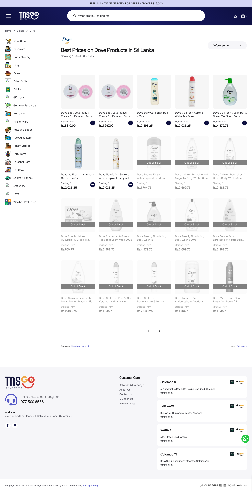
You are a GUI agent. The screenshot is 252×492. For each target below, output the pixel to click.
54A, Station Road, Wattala (173, 437)
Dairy (16, 65)
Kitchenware (20, 121)
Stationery (19, 185)
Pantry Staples (21, 145)
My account (126, 398)
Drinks (17, 89)
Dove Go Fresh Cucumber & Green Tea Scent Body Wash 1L (230, 116)
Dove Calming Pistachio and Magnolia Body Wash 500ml (191, 176)
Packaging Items (23, 137)
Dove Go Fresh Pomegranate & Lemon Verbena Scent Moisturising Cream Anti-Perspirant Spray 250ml (154, 305)
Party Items (19, 153)
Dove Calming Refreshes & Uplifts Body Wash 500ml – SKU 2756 (229, 178)
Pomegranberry (90, 485)
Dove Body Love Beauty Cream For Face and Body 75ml (114, 116)
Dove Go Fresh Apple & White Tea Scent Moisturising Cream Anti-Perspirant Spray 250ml (190, 118)
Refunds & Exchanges (132, 385)
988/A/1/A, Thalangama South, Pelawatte (181, 413)
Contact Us (126, 394)
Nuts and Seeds (22, 129)
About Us (125, 389)
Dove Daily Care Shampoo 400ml (152, 114)
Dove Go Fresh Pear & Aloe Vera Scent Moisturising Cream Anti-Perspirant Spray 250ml (116, 303)
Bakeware (19, 49)
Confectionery (22, 57)
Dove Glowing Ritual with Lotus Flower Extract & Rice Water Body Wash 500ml (77, 302)
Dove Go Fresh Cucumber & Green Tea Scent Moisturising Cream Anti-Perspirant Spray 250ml (78, 180)
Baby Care (19, 40)
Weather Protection (24, 202)
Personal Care (21, 161)
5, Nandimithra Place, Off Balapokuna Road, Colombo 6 (188, 389)
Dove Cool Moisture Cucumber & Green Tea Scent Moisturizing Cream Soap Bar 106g (76, 241)
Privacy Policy (127, 403)
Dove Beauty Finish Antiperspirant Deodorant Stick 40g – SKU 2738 (152, 178)
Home (8, 30)
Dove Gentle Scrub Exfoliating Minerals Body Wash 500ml (228, 240)
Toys (16, 193)
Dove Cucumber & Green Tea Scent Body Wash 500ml (116, 238)
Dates (16, 73)
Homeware (20, 113)
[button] (92, 123)
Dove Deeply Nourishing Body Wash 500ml (189, 238)
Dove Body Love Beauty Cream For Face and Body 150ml (76, 116)
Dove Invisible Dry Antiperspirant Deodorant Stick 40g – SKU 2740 (190, 302)
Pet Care (18, 169)
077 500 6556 (41, 399)
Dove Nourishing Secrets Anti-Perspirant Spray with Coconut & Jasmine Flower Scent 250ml (115, 180)
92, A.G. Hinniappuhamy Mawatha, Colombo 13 (184, 461)
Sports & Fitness (23, 177)
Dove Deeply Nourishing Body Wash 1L (151, 238)
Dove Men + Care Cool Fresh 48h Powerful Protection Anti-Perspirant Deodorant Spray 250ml (228, 303)
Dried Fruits (20, 81)
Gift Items (19, 97)
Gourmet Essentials (25, 105)
